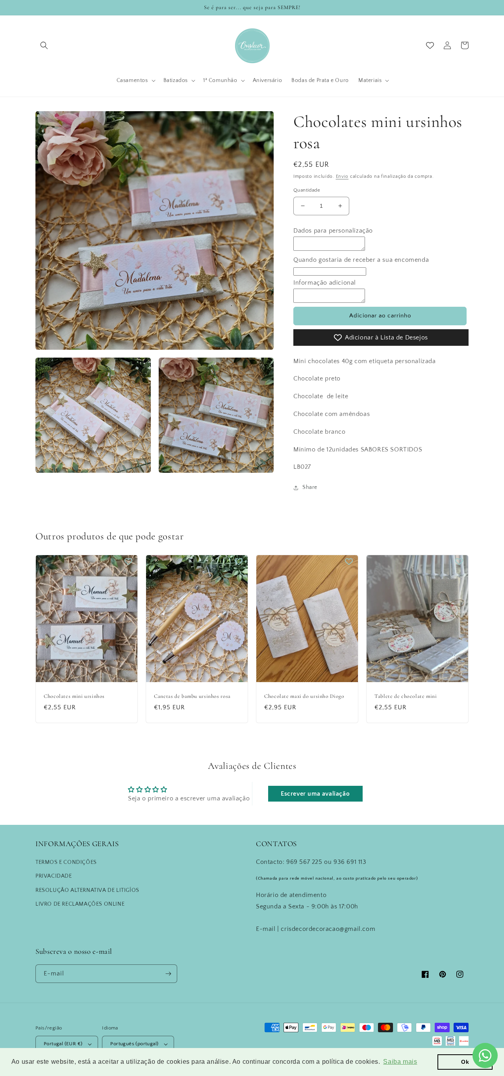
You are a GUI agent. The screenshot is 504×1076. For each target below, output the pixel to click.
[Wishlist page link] (430, 45)
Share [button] (309, 487)
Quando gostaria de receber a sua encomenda (361, 259)
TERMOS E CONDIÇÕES (66, 862)
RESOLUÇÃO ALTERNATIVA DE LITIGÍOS (87, 890)
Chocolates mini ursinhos (74, 696)
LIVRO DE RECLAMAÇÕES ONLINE (79, 904)
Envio (342, 176)
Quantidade (306, 190)
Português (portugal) (134, 1043)
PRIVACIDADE (53, 876)
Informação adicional (324, 282)
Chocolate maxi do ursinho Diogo (304, 696)
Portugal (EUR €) (63, 1043)
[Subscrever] (168, 973)
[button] (44, 45)
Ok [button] (465, 1062)
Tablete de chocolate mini (405, 696)
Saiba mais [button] (400, 1061)
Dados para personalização (333, 230)
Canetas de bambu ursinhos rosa (192, 696)
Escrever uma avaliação (315, 793)
